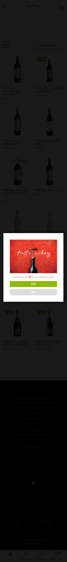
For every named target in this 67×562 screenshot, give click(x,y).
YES (33, 284)
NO (33, 292)
